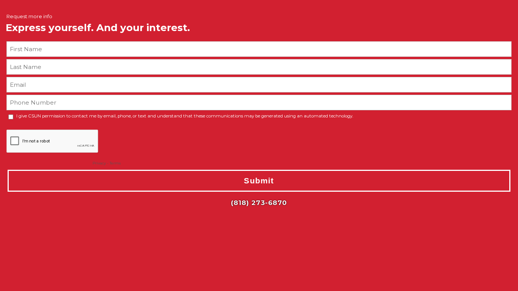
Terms (115, 163)
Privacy (99, 163)
